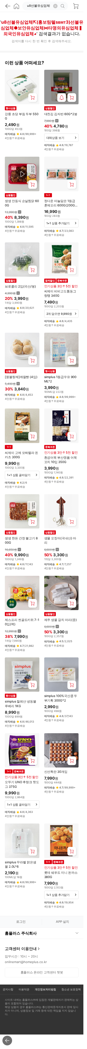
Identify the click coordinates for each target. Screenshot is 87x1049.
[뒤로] (8, 6)
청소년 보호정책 (71, 989)
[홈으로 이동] (16, 6)
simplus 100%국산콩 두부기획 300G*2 (60, 698)
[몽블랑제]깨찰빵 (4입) (21, 377)
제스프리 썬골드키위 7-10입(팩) (22, 622)
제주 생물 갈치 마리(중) (60, 620)
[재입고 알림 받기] (61, 97)
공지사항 (8, 989)
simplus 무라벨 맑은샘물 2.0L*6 (20, 864)
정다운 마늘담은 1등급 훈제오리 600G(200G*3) (60, 203)
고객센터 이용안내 (21, 948)
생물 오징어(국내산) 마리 (60, 540)
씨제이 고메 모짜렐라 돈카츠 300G (21, 455)
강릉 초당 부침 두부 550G (21, 116)
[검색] (63, 6)
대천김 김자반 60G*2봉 (60, 114)
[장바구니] (76, 6)
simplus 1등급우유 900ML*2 (60, 379)
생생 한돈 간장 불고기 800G (21, 540)
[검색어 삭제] (55, 6)
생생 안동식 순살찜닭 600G (22, 203)
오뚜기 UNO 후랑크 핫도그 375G (22, 784)
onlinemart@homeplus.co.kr (26, 962)
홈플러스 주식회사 (21, 933)
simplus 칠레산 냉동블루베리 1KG (20, 703)
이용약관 (24, 989)
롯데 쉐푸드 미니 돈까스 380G (61, 875)
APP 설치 (62, 921)
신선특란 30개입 (55, 772)
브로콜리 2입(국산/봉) (20, 286)
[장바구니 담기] (32, 97)
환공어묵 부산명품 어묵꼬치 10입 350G (60, 460)
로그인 (21, 921)
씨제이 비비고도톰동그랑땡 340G (60, 293)
